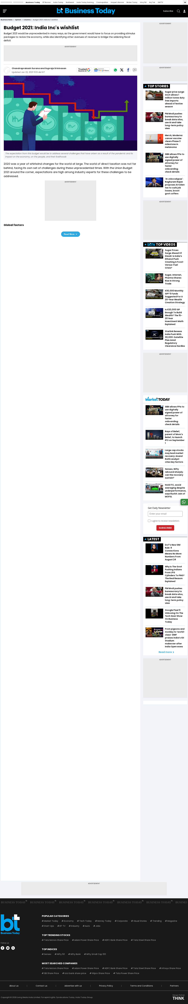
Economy (69, 920)
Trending (157, 920)
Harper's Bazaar (117, 2)
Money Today (104, 920)
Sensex (47, 954)
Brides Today (132, 2)
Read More (69, 234)
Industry (75, 925)
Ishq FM (143, 2)
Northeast (70, 2)
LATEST (153, 539)
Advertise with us (73, 985)
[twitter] (13, 948)
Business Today (33, 2)
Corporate (122, 920)
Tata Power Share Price (127, 973)
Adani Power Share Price (86, 940)
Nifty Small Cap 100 (96, 954)
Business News (6, 20)
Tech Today (85, 920)
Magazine (172, 920)
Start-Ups (49, 925)
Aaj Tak (152, 2)
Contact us (41, 985)
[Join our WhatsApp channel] (184, 504)
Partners (174, 985)
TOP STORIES (158, 86)
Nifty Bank (75, 954)
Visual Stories (140, 920)
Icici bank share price (75, 973)
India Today (58, 2)
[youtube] (8, 948)
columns (27, 20)
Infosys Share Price (171, 968)
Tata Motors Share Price (56, 940)
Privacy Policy (106, 985)
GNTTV (160, 2)
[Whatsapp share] (115, 70)
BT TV (62, 925)
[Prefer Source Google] (84, 70)
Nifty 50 (61, 954)
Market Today (51, 920)
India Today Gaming (85, 2)
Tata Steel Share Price (144, 940)
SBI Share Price (51, 973)
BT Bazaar (47, 2)
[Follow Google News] (101, 70)
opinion (18, 20)
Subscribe (168, 11)
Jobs (98, 925)
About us (14, 985)
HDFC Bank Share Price (116, 940)
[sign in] (184, 11)
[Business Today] (86, 11)
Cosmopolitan (102, 2)
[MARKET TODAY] (158, 399)
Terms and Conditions (141, 985)
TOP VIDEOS (165, 244)
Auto (87, 925)
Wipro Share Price (101, 973)
